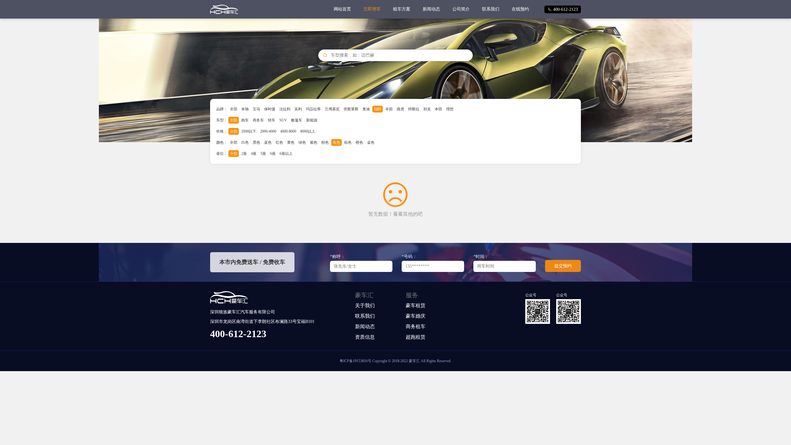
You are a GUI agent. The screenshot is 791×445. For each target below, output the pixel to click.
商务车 (258, 120)
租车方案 (401, 9)
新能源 (311, 120)
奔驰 (245, 109)
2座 (244, 153)
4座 (253, 153)
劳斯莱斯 (351, 109)
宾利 (298, 109)
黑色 (256, 142)
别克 (427, 109)
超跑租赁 (415, 337)
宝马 (256, 109)
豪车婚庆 (415, 316)
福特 (377, 109)
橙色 (359, 142)
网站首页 (342, 9)
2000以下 (248, 131)
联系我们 (490, 9)
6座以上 (286, 153)
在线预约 (520, 9)
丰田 (389, 109)
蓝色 (268, 142)
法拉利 (284, 109)
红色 (279, 142)
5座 (263, 153)
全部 (233, 109)
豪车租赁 (415, 305)
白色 (245, 142)
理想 (450, 109)
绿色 (302, 142)
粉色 (325, 142)
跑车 (245, 120)
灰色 (336, 142)
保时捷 (269, 109)
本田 (438, 109)
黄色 (290, 142)
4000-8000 (288, 131)
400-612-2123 (563, 9)
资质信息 (365, 337)
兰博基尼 (332, 109)
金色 (370, 142)
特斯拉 (413, 109)
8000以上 (307, 131)
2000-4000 (268, 131)
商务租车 (415, 326)
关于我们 (365, 305)
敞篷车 (296, 120)
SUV (283, 120)
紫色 (313, 142)
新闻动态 (431, 9)
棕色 (348, 142)
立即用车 (372, 9)
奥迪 (366, 109)
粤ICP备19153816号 (355, 361)
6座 (273, 153)
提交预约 (563, 266)
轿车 (271, 120)
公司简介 (461, 9)
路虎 (400, 109)
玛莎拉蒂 (313, 109)
